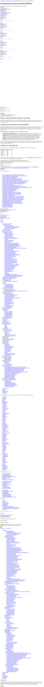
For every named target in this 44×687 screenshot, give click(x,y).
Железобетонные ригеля (9, 296)
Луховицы (4, 433)
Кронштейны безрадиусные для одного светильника (12, 200)
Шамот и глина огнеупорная (10, 237)
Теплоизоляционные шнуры (10, 267)
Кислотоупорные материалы (10, 252)
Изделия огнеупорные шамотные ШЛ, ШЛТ (13, 276)
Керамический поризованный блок (9, 278)
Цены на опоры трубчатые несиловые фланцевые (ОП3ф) (13, 183)
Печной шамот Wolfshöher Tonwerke (9, 379)
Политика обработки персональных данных (11, 507)
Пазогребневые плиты (7, 308)
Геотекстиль (7, 363)
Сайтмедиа (2, 528)
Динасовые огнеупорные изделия (11, 253)
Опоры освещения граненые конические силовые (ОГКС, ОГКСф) (15, 175)
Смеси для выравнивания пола (10, 334)
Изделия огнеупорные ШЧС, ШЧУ (11, 265)
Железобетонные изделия (7, 292)
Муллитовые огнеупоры (11, 553)
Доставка (4, 390)
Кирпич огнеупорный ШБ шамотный (12, 244)
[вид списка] (1, 10)
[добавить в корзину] (0, 40)
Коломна (4, 422)
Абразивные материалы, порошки (11, 261)
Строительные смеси (8, 330)
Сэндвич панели (6, 322)
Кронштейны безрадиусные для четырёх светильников (13, 203)
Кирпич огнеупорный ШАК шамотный (12, 245)
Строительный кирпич (11, 588)
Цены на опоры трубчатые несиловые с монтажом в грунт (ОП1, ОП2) (16, 180)
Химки (4, 460)
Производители (5, 388)
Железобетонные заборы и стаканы (11, 294)
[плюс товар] (12, 48)
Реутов (4, 450)
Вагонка (6, 352)
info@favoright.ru (6, 210)
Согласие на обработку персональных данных (11, 508)
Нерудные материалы (6, 324)
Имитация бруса (8, 355)
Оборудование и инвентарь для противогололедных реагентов (16, 290)
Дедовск (4, 405)
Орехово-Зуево (5, 442)
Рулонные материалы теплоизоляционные (12, 254)
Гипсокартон (5, 310)
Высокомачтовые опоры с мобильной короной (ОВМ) (12, 178)
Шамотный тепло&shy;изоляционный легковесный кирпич (18, 552)
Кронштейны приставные (9, 375)
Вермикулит (7, 273)
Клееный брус (7, 344)
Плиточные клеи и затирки (10, 335)
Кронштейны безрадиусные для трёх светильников (12, 202)
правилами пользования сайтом (7, 115)
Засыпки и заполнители (9, 240)
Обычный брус (7, 345)
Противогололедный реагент (8, 479)
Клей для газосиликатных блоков (11, 227)
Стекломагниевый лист (7, 318)
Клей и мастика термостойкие (10, 256)
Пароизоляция (5, 337)
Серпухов (4, 454)
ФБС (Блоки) (7, 304)
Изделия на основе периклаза (10, 251)
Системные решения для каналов (11, 384)
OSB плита (5, 320)
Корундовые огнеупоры (11, 554)
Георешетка (7, 362)
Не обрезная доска (8, 350)
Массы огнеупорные (8, 236)
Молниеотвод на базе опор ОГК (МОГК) (10, 190)
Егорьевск (4, 412)
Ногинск (4, 439)
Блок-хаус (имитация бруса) (10, 353)
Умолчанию (2, 9)
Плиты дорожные (8, 300)
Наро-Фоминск (5, 438)
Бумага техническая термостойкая (11, 262)
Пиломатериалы (6, 343)
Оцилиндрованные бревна (9, 354)
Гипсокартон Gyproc (8, 312)
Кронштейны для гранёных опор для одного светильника (13, 196)
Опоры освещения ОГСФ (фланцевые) (10, 177)
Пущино (4, 448)
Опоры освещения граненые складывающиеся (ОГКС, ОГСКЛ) (14, 186)
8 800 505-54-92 (3, 211)
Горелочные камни (8, 257)
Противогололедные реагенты (10, 289)
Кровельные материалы (7, 357)
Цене (6, 9)
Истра (4, 418)
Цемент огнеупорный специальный (11, 238)
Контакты (4, 393)
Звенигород (5, 416)
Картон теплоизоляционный (10, 266)
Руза (3, 452)
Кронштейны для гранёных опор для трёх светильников (13, 198)
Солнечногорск (5, 455)
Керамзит (8, 621)
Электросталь (5, 467)
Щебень (8, 620)
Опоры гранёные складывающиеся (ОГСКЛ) (11, 188)
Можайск (4, 436)
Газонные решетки (8, 364)
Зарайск (4, 415)
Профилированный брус (9, 346)
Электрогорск (5, 466)
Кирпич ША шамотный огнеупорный (12, 243)
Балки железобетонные (9, 293)
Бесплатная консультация (5, 217)
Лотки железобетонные (9, 299)
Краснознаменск (6, 428)
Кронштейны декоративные (10, 376)
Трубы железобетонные (9, 303)
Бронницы (4, 398)
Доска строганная (8, 348)
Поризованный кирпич (9, 286)
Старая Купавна (5, 456)
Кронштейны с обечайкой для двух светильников (12, 193)
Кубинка (4, 429)
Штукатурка (7, 332)
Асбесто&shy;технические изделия (11, 274)
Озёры (4, 441)
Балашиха (4, 397)
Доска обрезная (7, 349)
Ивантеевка (5, 417)
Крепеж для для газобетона (10, 228)
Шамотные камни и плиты (10, 382)
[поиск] (0, 213)
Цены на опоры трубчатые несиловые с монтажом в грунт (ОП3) (14, 181)
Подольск (4, 445)
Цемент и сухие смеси (7, 329)
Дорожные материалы (7, 361)
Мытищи (4, 437)
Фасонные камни (8, 381)
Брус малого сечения (8, 347)
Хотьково (4, 461)
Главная (1, 0)
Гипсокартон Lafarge (8, 316)
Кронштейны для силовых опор (8, 191)
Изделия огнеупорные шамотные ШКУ (12, 264)
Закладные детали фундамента (8, 184)
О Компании (5, 392)
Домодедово (5, 409)
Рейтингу (9, 9)
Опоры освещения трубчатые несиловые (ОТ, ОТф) (12, 179)
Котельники (5, 424)
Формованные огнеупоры (9, 259)
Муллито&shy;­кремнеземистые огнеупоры (12, 246)
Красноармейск (5, 425)
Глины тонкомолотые (9, 263)
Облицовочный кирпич (9, 285)
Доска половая (7, 351)
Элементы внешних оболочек (10, 385)
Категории (4, 10)
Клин (4, 421)
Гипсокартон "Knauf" (9, 315)
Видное (4, 400)
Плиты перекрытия (8, 301)
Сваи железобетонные (9, 306)
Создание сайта (8, 528)
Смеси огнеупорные (8, 235)
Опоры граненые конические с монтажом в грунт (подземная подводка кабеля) (17, 187)
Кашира (4, 419)
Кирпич (4, 283)
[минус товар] (0, 48)
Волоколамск (5, 401)
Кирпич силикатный (8, 284)
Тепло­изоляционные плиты (10, 255)
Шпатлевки (7, 333)
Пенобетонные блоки (6, 280)
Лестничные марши (8, 298)
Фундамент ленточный (9, 305)
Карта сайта (5, 509)
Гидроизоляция (5, 341)
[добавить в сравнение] (1, 23)
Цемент (6, 331)
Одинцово (4, 440)
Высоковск (5, 403)
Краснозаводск (5, 427)
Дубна (4, 411)
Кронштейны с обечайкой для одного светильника (12, 192)
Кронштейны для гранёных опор (9, 195)
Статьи (4, 389)
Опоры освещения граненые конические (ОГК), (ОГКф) (13, 174)
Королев (4, 423)
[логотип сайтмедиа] (1, 527)
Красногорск (5, 426)
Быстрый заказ (3, 680)
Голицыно (4, 404)
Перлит (6, 272)
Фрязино (4, 459)
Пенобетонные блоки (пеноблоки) (11, 281)
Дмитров (4, 407)
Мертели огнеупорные (9, 233)
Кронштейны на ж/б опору (10, 377)
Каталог (1, 218)
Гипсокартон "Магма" (9, 311)
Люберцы (4, 435)
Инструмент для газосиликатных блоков (12, 226)
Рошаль (4, 451)
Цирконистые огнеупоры (9, 268)
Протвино (4, 446)
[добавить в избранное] (2, 23)
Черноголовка (5, 462)
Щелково (4, 465)
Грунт (6, 325)
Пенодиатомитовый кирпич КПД (11, 260)
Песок (8, 619)
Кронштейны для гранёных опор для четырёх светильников (14, 199)
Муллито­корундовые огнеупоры (11, 247)
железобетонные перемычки (10, 295)
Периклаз (6, 239)
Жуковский (5, 414)
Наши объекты (5, 391)
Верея (4, 399)
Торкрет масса (7, 242)
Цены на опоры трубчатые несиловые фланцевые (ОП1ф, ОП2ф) (14, 182)
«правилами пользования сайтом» (23, 166)
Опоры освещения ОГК (13, 0)
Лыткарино (5, 434)
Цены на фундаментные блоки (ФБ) (9, 189)
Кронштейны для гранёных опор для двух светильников (13, 197)
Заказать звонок (3, 216)
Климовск (4, 420)
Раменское (4, 449)
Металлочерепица (8, 358)
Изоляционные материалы (9, 386)
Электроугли (5, 468)
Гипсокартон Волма (8, 314)
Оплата (4, 501)
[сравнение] (0, 219)
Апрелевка (5, 396)
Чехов (4, 463)
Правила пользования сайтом (8, 506)
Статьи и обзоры (6, 503)
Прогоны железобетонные (9, 302)
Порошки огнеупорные (9, 234)
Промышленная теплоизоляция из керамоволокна (14, 275)
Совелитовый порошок (9, 269)
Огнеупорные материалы (7, 232)
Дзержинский (5, 406)
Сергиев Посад (5, 453)
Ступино (4, 457)
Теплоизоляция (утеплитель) (8, 339)
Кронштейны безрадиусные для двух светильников (12, 201)
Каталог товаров (6, 0)
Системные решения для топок (10, 383)
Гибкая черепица (8, 359)
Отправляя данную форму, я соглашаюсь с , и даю (19, 167)
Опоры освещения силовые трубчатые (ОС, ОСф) (12, 185)
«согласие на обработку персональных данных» (20, 167)
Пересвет (4, 444)
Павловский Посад (6, 443)
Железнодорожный (6, 413)
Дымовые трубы (8, 380)
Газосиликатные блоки (7, 224)
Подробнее (35, 684)
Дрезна (4, 410)
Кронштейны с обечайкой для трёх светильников (12, 194)
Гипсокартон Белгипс (9, 313)
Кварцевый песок (8, 270)
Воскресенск (5, 402)
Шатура (4, 464)
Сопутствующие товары (9, 271)
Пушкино (4, 447)
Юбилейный (5, 469)
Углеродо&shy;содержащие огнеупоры (12, 250)
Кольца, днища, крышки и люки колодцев (12, 297)
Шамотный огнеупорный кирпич (11, 258)
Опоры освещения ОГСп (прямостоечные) (10, 176)
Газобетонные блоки (6, 230)
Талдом (4, 458)
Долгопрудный (5, 408)
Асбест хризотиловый (9, 241)
